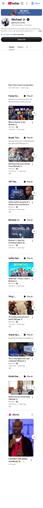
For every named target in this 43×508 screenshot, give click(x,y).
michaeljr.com (7, 34)
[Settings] (26, 3)
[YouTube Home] (13, 3)
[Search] (22, 3)
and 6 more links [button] (18, 34)
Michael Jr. (12, 127)
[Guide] (3, 3)
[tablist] (21, 47)
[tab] (11, 47)
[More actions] (32, 122)
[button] (31, 47)
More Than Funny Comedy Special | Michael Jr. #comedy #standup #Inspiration (21, 85)
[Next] (34, 113)
